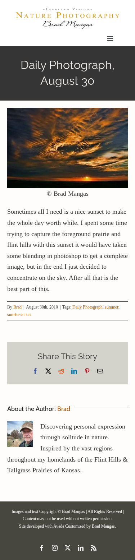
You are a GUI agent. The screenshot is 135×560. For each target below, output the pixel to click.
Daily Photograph (87, 307)
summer (111, 307)
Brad (17, 307)
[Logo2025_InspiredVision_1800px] (67, 10)
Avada (58, 526)
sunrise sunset (19, 314)
